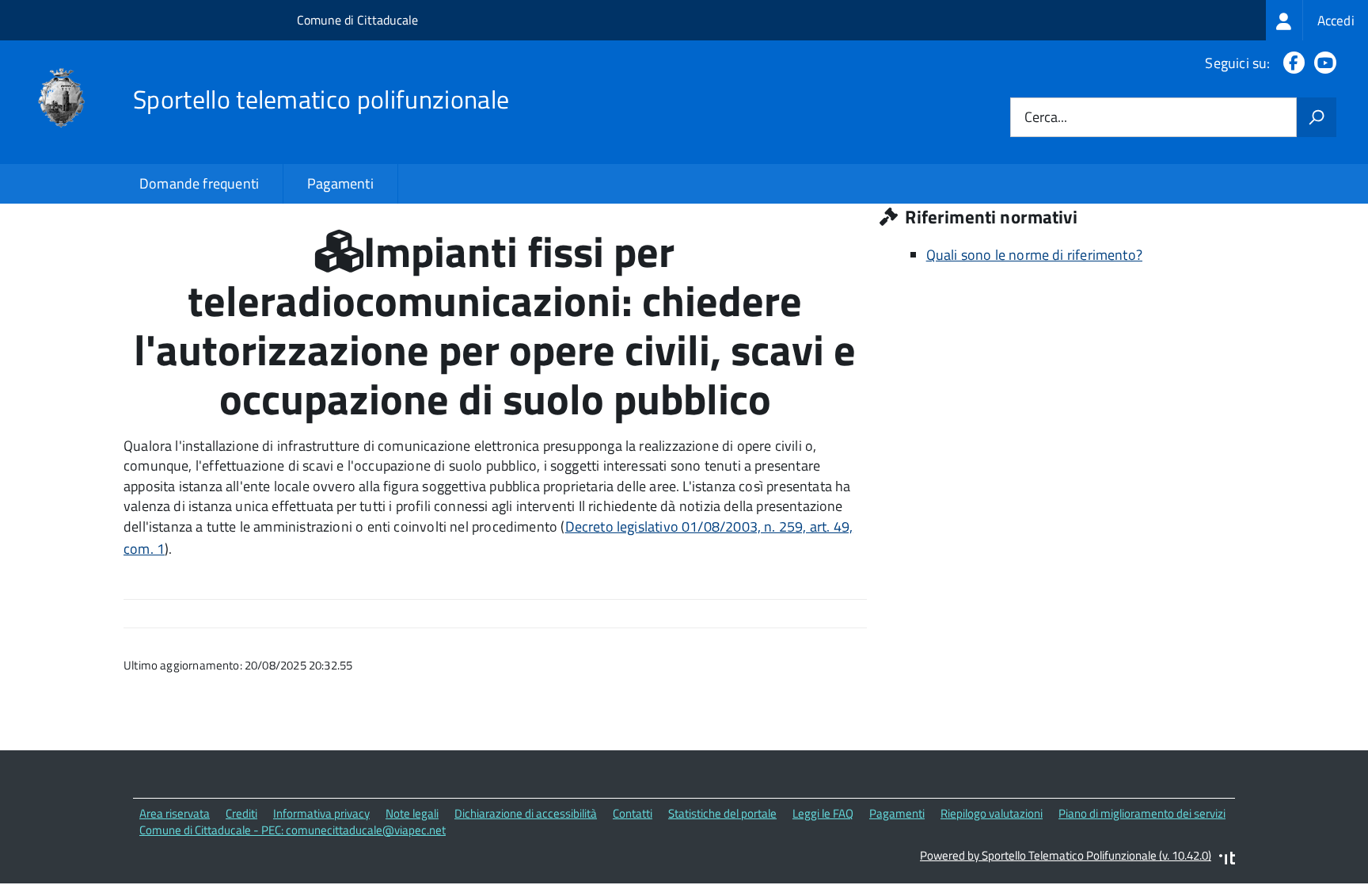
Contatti (632, 813)
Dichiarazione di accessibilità (525, 813)
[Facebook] (1291, 63)
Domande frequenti (199, 183)
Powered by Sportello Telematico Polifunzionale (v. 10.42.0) (1065, 855)
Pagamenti (340, 183)
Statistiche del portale (722, 813)
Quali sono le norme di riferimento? (1034, 254)
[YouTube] (1322, 63)
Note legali (412, 813)
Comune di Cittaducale (357, 19)
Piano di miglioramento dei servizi (1142, 813)
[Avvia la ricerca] (1316, 117)
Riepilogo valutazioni (991, 813)
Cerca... (1045, 117)
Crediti (241, 813)
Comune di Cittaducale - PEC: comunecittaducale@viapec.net (292, 830)
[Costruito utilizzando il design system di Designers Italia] (1227, 860)
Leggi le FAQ (822, 813)
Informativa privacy (321, 813)
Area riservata (174, 813)
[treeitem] (1317, 20)
